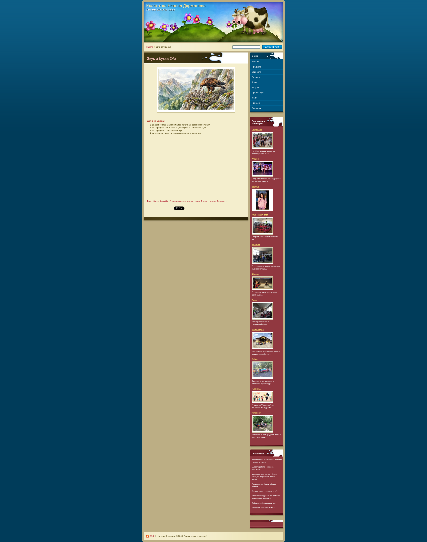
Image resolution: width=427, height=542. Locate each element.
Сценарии (256, 108)
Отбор (255, 359)
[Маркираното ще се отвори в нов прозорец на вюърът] (196, 90)
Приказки (256, 103)
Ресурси (255, 87)
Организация (258, 93)
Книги (254, 98)
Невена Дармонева (218, 201)
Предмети (256, 67)
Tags (149, 201)
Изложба (256, 245)
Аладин (255, 159)
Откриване (257, 130)
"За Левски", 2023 (260, 215)
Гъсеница (256, 389)
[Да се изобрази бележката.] (263, 140)
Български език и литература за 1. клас (188, 201)
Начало (149, 47)
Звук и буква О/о (160, 201)
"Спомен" (256, 413)
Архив (254, 82)
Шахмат (255, 274)
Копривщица (258, 329)
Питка (254, 300)
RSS (152, 536)
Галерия (256, 77)
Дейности (256, 72)
